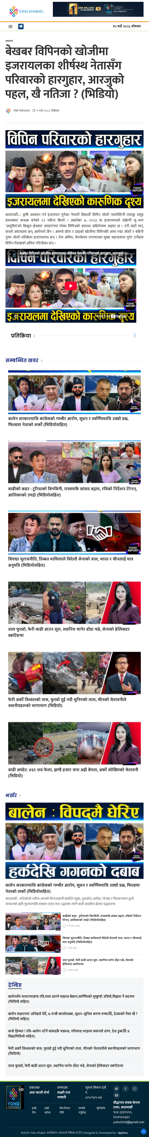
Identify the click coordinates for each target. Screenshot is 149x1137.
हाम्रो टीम (34, 1110)
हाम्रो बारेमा (48, 1110)
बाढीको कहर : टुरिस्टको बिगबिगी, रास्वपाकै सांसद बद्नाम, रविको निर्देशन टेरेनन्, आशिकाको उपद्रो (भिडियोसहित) (72, 492)
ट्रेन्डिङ (15, 985)
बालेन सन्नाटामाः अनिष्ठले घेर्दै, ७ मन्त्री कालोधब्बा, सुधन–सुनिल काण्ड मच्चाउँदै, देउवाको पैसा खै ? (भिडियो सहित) (72, 1016)
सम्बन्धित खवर (22, 360)
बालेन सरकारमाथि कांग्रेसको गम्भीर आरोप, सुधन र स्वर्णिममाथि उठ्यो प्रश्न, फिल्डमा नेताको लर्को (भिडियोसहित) (68, 422)
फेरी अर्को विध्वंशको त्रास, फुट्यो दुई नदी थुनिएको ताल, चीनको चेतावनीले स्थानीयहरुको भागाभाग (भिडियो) (67, 703)
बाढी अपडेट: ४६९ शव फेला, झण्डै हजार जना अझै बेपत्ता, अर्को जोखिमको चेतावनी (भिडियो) (73, 773)
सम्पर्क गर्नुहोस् (82, 1110)
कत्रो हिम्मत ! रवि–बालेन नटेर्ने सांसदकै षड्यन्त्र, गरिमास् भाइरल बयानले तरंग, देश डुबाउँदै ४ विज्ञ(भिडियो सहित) (69, 1033)
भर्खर (11, 795)
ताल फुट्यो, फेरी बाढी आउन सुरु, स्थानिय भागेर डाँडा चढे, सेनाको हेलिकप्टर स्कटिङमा (69, 632)
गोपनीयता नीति (64, 1110)
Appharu (123, 1132)
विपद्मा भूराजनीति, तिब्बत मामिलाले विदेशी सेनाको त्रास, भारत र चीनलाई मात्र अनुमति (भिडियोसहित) (70, 562)
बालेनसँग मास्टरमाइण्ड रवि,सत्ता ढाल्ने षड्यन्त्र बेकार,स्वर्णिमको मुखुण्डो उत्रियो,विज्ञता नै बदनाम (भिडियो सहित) (71, 999)
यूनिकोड (100, 1108)
